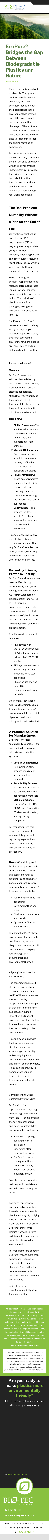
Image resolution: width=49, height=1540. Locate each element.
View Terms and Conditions (24, 1345)
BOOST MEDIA (26, 1531)
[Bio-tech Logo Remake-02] (14, 4)
